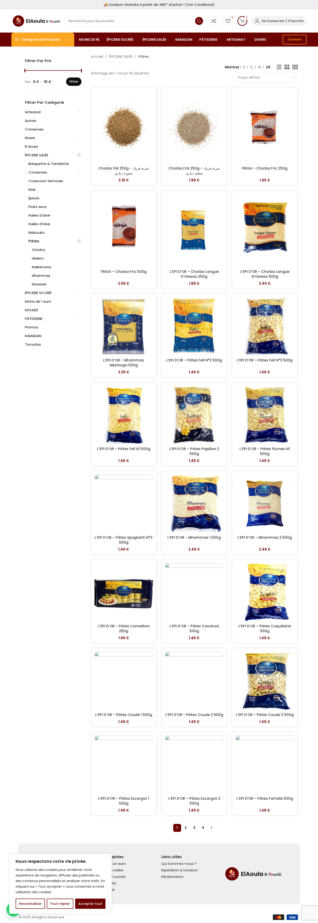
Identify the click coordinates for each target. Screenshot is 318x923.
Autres (30, 120)
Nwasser (39, 284)
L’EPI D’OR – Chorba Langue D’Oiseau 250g (194, 274)
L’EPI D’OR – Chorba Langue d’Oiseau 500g (264, 274)
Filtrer (73, 82)
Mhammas (41, 275)
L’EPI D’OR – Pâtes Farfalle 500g (265, 798)
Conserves (34, 129)
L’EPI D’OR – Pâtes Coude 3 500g (265, 714)
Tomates (33, 344)
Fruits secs (37, 206)
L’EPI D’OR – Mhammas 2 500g (264, 537)
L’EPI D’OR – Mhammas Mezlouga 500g (123, 363)
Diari (32, 189)
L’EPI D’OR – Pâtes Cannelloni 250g (124, 628)
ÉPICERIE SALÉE (36, 155)
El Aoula (31, 146)
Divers (30, 137)
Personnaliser (30, 903)
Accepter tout (90, 903)
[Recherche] (199, 21)
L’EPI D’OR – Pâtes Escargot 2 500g (194, 801)
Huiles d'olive (39, 215)
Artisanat (33, 112)
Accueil (97, 56)
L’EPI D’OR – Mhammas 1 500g (194, 537)
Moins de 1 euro (38, 301)
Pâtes (33, 241)
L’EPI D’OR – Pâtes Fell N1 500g (123, 448)
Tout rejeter (60, 903)
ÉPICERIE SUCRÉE (38, 292)
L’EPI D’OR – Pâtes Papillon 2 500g (194, 451)
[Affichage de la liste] (279, 67)
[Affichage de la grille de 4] (295, 67)
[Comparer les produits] (213, 21)
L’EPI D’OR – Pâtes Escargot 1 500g (123, 801)
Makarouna (41, 266)
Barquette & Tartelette (48, 163)
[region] (60, 884)
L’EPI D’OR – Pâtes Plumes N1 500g (265, 451)
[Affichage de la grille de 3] (286, 67)
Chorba (38, 249)
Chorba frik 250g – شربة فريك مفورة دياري (123, 171)
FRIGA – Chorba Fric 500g (124, 271)
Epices (33, 198)
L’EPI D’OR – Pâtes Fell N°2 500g (194, 360)
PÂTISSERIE (33, 318)
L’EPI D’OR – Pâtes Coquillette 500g (264, 628)
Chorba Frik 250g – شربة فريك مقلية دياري (194, 171)
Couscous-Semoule (45, 180)
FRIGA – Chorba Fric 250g (265, 168)
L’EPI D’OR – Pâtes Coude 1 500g (123, 714)
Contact (294, 39)
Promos (31, 327)
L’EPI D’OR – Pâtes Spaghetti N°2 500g (123, 540)
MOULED (31, 310)
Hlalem (38, 258)
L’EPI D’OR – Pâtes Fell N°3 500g (265, 360)
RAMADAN (33, 335)
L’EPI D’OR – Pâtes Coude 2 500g (194, 714)
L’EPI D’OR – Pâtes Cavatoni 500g (194, 628)
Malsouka (36, 232)
